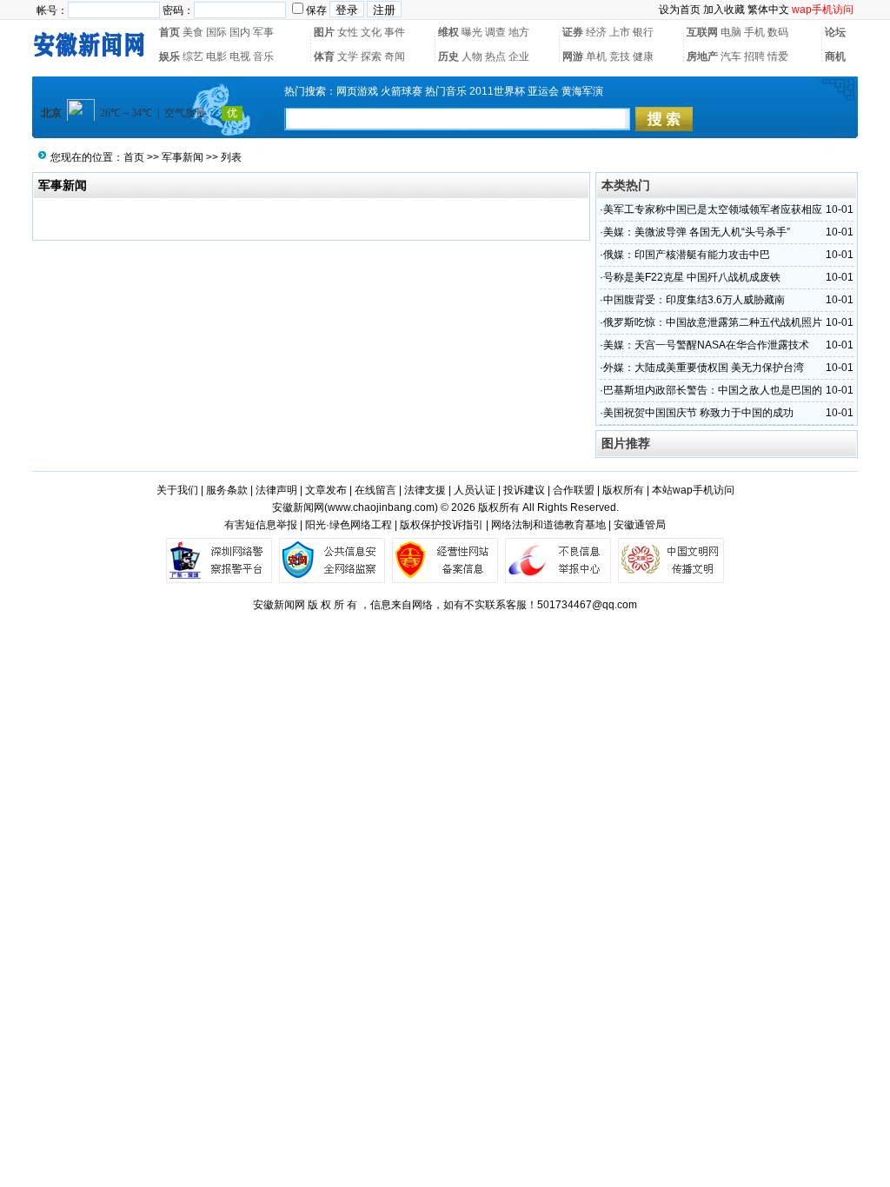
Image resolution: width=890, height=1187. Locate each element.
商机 (835, 56)
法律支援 (425, 490)
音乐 (263, 56)
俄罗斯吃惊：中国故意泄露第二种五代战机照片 (712, 322)
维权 (448, 32)
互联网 (702, 32)
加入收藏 (724, 9)
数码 (777, 32)
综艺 (193, 56)
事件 (394, 32)
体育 (324, 56)
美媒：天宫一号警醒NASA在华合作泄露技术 (706, 345)
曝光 (472, 32)
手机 (754, 32)
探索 (371, 56)
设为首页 (680, 9)
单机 (596, 56)
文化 (371, 32)
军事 (263, 32)
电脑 (731, 32)
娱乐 (169, 56)
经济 (596, 32)
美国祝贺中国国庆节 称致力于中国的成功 (698, 413)
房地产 (702, 56)
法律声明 (276, 490)
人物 (472, 56)
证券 (572, 32)
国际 (216, 32)
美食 (193, 32)
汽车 (731, 56)
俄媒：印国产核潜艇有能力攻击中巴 (686, 255)
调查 (495, 32)
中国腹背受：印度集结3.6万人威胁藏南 (694, 300)
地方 (518, 32)
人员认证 (474, 490)
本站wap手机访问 (693, 490)
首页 (169, 32)
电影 (216, 56)
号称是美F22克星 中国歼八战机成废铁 (691, 277)
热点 (495, 56)
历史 (448, 56)
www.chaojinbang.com (381, 507)
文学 (347, 56)
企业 (518, 56)
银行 (643, 32)
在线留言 (375, 490)
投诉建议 (524, 490)
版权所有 (623, 490)
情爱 (777, 56)
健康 (643, 56)
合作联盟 (573, 490)
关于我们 (177, 490)
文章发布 (326, 490)
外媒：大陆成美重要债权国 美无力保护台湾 (703, 367)
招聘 (754, 56)
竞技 (619, 56)
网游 (572, 56)
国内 (239, 32)
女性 (347, 32)
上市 (619, 32)
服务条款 (227, 490)
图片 (324, 32)
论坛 (835, 32)
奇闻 (394, 56)
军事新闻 (182, 157)
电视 (239, 56)
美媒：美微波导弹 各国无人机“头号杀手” (696, 232)
